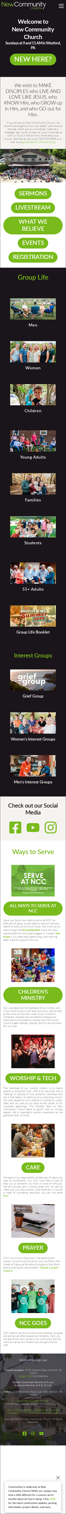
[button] (61, 5)
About (18, 1410)
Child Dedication (31, 1413)
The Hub (46, 1413)
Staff (56, 1413)
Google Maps (25, 1376)
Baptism (28, 1410)
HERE (52, 1498)
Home (10, 1410)
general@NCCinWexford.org (33, 1401)
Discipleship (40, 1410)
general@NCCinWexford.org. (39, 142)
